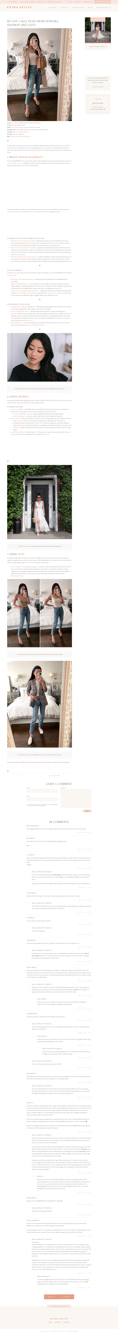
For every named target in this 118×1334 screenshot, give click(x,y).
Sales (21, 775)
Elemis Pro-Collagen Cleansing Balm (26, 293)
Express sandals (49, 654)
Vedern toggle (18, 134)
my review (24, 132)
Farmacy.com (11, 275)
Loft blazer (30, 754)
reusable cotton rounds (54, 293)
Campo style (38, 423)
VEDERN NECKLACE (36, 388)
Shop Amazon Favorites (54, 1)
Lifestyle (63, 7)
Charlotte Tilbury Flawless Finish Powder (23, 257)
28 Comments (21, 17)
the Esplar (20, 421)
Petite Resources (103, 7)
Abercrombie (57, 875)
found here (29, 320)
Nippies (44, 546)
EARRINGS (45, 388)
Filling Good (14, 284)
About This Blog (98, 86)
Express (15, 132)
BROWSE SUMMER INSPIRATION (98, 46)
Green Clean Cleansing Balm (19, 291)
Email (28, 796)
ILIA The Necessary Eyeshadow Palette (23, 241)
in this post (84, 1149)
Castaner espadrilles (17, 409)
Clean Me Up (15, 313)
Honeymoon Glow (17, 279)
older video (32, 211)
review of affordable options (36, 325)
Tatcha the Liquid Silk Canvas (20, 311)
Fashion (52, 7)
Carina (15, 416)
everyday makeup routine (15, 211)
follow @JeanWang (97, 109)
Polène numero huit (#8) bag (19, 136)
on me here (81, 1151)
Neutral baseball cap (17, 576)
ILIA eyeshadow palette (20, 388)
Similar (14, 125)
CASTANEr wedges (51, 546)
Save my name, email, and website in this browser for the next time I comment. (43, 805)
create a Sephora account (15, 163)
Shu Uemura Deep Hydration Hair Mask (23, 247)
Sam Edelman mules (52, 754)
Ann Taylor (14, 127)
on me (28, 414)
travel (90, 7)
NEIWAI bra (27, 129)
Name (28, 787)
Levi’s (13, 123)
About (71, 1)
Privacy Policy (44, 1331)
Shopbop (38, 123)
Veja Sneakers (15, 418)
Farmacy (37, 157)
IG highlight (21, 427)
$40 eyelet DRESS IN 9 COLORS (25, 546)
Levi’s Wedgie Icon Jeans (18, 567)
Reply (89, 832)
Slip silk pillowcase (16, 322)
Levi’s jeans (20, 654)
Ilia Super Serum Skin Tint (19, 306)
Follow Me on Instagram (28, 1)
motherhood (77, 7)
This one (75, 989)
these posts (46, 434)
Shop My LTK (41, 1)
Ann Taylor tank (30, 654)
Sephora (67, 145)
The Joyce (16, 414)
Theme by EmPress (72, 1331)
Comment (63, 787)
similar (26, 127)
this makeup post (60, 388)
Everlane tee (41, 754)
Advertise (78, 1)
